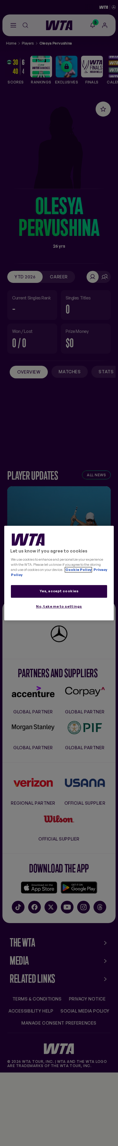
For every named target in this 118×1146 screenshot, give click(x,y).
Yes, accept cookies (59, 591)
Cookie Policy (78, 570)
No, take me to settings (59, 606)
